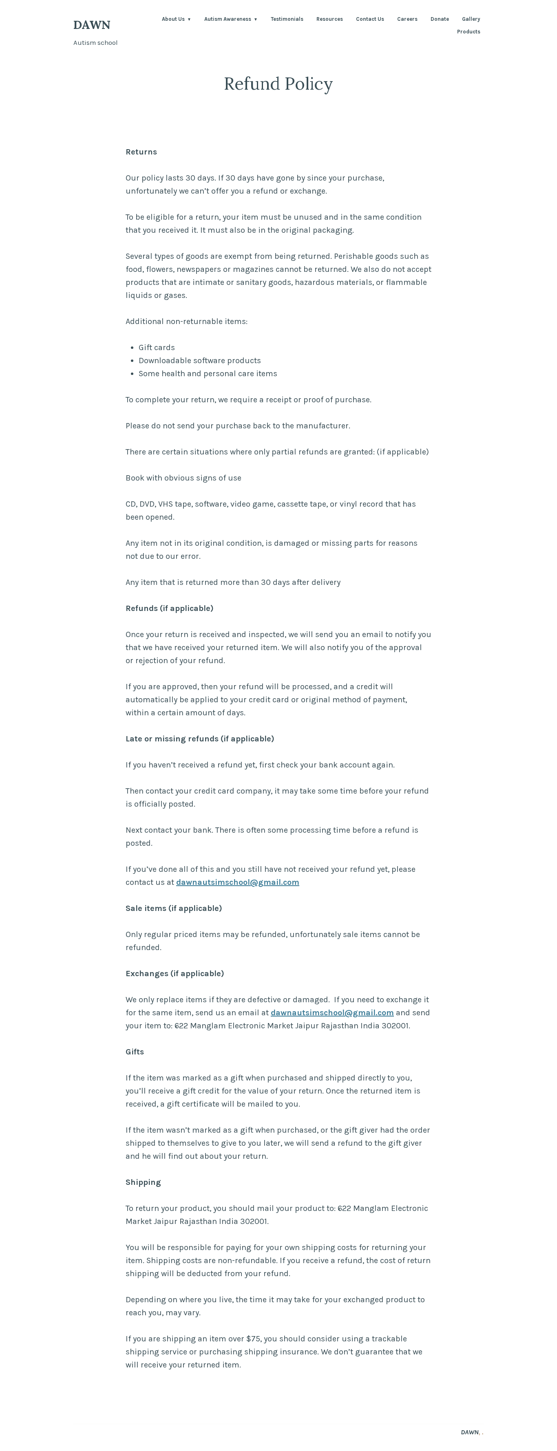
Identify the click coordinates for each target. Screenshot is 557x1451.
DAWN (92, 24)
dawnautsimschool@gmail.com (237, 882)
